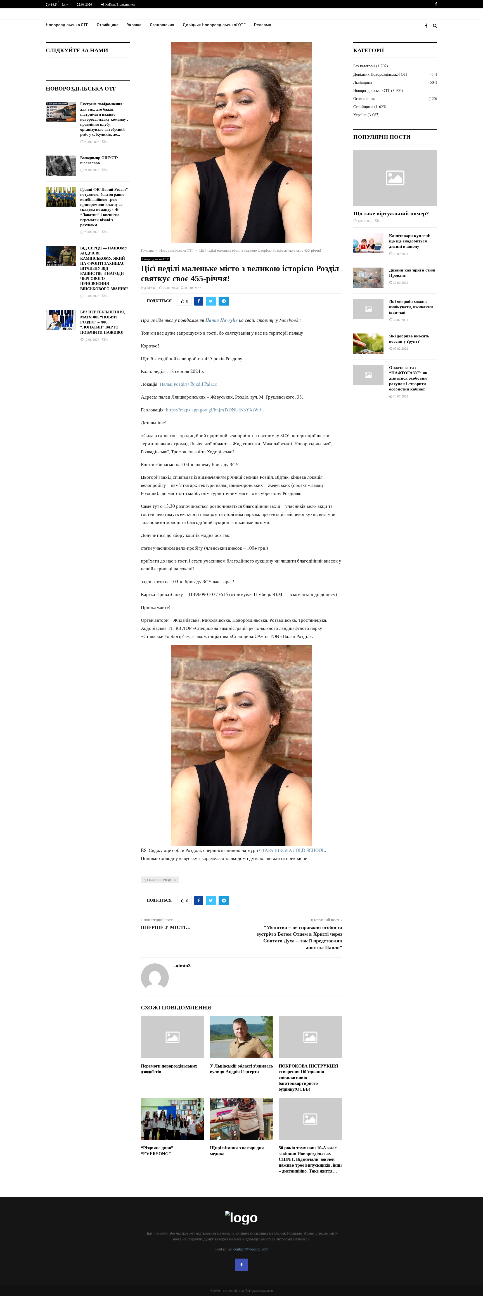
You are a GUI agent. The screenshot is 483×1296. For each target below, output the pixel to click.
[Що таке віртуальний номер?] (395, 178)
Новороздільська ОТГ (67, 25)
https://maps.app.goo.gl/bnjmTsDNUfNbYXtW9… (216, 409)
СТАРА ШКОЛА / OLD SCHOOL (292, 850)
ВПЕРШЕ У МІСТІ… (166, 927)
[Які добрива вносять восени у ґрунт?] (368, 343)
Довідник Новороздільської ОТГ (214, 25)
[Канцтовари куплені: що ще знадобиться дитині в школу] (368, 243)
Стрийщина (108, 25)
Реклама (262, 25)
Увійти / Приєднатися (119, 4)
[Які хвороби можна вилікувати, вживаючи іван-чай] (368, 309)
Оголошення (162, 25)
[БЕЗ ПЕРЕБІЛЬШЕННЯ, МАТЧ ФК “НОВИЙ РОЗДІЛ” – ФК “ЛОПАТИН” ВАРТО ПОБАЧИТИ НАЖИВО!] (61, 320)
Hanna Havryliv (221, 320)
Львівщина (362, 82)
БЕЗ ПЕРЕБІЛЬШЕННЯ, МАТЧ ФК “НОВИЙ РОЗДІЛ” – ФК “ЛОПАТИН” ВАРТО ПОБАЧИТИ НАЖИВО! (102, 322)
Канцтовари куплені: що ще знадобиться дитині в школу (409, 241)
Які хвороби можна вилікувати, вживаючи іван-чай (411, 307)
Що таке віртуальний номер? (391, 213)
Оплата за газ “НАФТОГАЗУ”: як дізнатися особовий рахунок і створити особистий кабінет (408, 378)
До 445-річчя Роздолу (160, 880)
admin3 (152, 287)
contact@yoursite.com (250, 1249)
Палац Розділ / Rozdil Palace (188, 384)
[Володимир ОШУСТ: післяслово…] (61, 166)
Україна (134, 25)
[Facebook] (427, 25)
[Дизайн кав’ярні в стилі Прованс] (368, 278)
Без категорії (364, 65)
